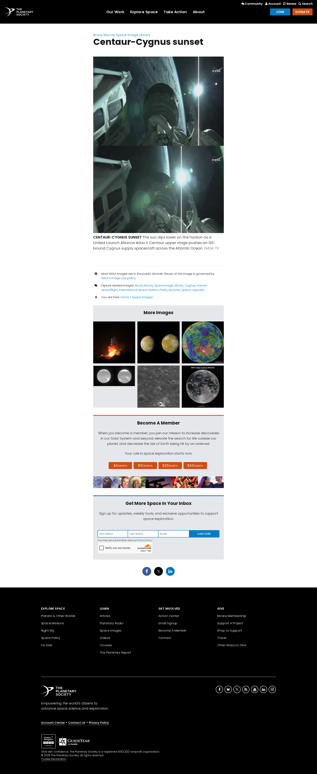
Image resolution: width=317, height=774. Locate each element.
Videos (105, 638)
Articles (105, 616)
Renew (291, 4)
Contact (164, 638)
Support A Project (230, 623)
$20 (170, 465)
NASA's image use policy (118, 278)
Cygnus (190, 285)
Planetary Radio (111, 623)
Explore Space (144, 11)
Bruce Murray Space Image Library (121, 35)
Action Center (168, 616)
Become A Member (172, 630)
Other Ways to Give (231, 645)
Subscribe (204, 534)
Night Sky (47, 630)
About (199, 11)
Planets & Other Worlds (58, 616)
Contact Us (76, 723)
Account (274, 4)
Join (280, 12)
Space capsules (193, 290)
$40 (195, 465)
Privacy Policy (144, 540)
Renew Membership (231, 616)
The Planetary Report (115, 652)
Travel (221, 638)
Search (307, 4)
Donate (302, 12)
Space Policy (50, 638)
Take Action (175, 11)
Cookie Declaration (53, 759)
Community (254, 4)
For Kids (46, 645)
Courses (106, 645)
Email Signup (167, 623)
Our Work (115, 11)
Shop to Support (229, 630)
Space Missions (52, 623)
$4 (120, 465)
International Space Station (138, 290)
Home (125, 297)
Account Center (53, 723)
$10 (145, 465)
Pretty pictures (170, 290)
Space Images (142, 297)
